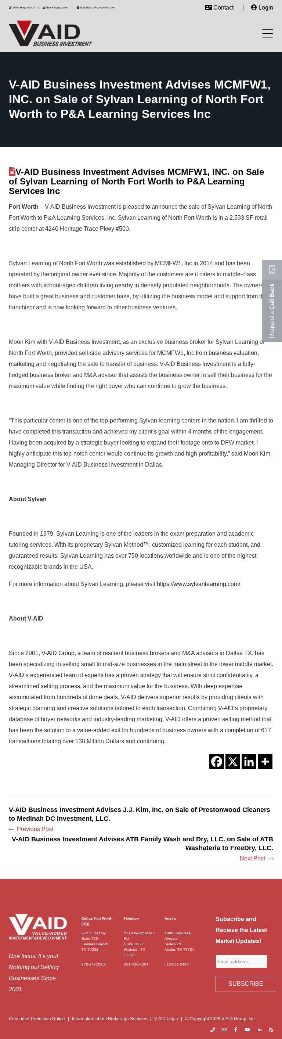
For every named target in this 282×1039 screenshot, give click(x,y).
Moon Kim (257, 453)
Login (265, 7)
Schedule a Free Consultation (97, 7)
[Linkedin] (249, 761)
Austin (170, 918)
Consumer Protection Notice (37, 1018)
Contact (223, 7)
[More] (265, 761)
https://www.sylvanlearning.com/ (198, 584)
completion (239, 730)
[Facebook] (216, 761)
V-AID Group (58, 653)
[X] (232, 761)
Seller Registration (23, 7)
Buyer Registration (57, 7)
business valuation (233, 353)
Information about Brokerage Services (109, 1018)
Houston (131, 918)
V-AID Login (166, 1018)
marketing (22, 364)
